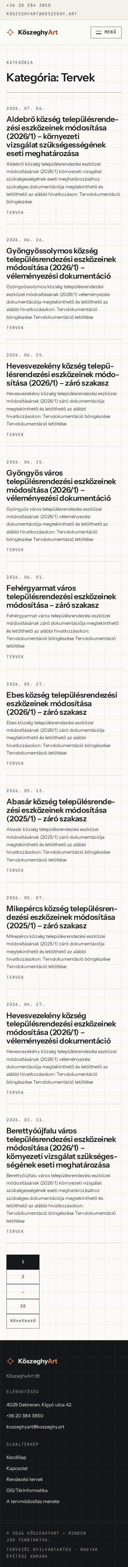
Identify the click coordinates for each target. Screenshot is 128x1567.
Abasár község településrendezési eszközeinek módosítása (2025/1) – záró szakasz (60, 810)
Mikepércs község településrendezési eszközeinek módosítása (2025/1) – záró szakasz (62, 917)
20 (23, 1306)
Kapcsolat (17, 1468)
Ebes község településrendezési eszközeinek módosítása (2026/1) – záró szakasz (61, 703)
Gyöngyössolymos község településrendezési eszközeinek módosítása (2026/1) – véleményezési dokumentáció (61, 263)
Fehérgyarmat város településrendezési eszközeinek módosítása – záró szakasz (61, 596)
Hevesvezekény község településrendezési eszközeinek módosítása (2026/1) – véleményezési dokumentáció (61, 1028)
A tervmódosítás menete (32, 1501)
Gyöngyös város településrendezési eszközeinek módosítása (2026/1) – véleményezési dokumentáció (61, 485)
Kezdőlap (16, 1457)
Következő (23, 1321)
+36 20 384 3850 (28, 5)
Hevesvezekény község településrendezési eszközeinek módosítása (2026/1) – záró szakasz (62, 374)
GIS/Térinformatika (27, 1490)
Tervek (15, 212)
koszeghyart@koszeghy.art (41, 14)
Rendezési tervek (24, 1479)
